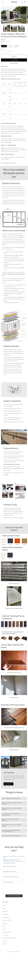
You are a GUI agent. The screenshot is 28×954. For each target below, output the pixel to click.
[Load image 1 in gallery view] (6, 28)
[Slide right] (26, 28)
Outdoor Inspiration (7, 920)
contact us (16, 468)
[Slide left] (1, 28)
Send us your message (14, 895)
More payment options (14, 63)
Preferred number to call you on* (11, 876)
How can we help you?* (8, 882)
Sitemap (4, 908)
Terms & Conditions (7, 932)
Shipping (2, 41)
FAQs (4, 926)
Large (10, 46)
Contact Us (3, 149)
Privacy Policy (5, 935)
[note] (14, 860)
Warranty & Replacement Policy (9, 938)
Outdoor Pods (6, 914)
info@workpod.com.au (15, 859)
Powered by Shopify (17, 951)
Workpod (11, 951)
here (10, 142)
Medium (16, 46)
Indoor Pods (5, 911)
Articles (4, 929)
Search (4, 905)
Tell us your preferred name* (10, 866)
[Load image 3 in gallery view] (21, 28)
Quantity (2, 49)
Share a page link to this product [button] (9, 162)
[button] (2, 2)
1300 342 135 (12, 856)
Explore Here (8, 784)
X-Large (4, 46)
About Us (5, 943)
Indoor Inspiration (6, 917)
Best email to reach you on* (9, 871)
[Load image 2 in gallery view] (14, 28)
